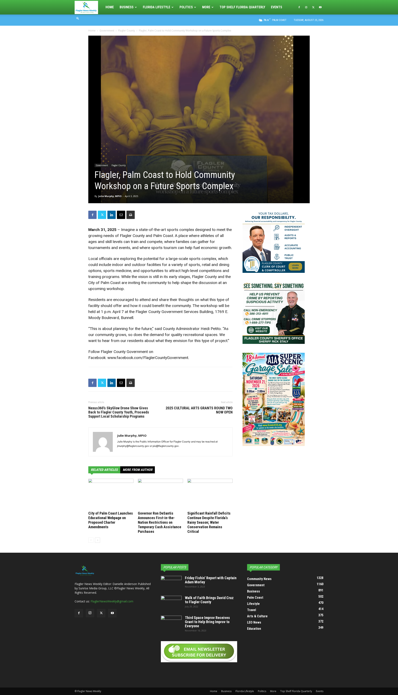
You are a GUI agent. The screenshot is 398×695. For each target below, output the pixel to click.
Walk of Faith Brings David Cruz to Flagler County (209, 600)
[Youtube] (320, 7)
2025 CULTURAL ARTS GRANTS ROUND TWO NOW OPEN (199, 410)
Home (110, 7)
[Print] (130, 215)
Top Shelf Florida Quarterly (242, 7)
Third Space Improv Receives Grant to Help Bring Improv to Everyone (207, 621)
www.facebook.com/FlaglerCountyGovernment (147, 357)
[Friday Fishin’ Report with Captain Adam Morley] (171, 583)
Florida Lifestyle (156, 7)
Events (276, 7)
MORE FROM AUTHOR (137, 470)
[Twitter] (313, 7)
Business (126, 7)
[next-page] (97, 540)
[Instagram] (306, 7)
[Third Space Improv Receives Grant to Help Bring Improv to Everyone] (171, 623)
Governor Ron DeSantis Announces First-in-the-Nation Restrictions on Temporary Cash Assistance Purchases (159, 522)
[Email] (121, 215)
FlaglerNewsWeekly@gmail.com (112, 601)
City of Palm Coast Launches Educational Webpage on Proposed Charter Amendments (110, 520)
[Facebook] (299, 7)
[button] (78, 18)
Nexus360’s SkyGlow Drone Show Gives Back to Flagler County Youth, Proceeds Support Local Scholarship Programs (118, 412)
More (206, 7)
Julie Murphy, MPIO (109, 196)
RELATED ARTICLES (104, 470)
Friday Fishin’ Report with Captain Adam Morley (211, 580)
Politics (186, 7)
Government (107, 30)
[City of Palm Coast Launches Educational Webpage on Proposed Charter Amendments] (110, 494)
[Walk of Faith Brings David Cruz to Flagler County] (171, 603)
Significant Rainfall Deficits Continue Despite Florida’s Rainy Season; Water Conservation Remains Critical (209, 522)
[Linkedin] (111, 215)
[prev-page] (90, 540)
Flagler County (126, 30)
